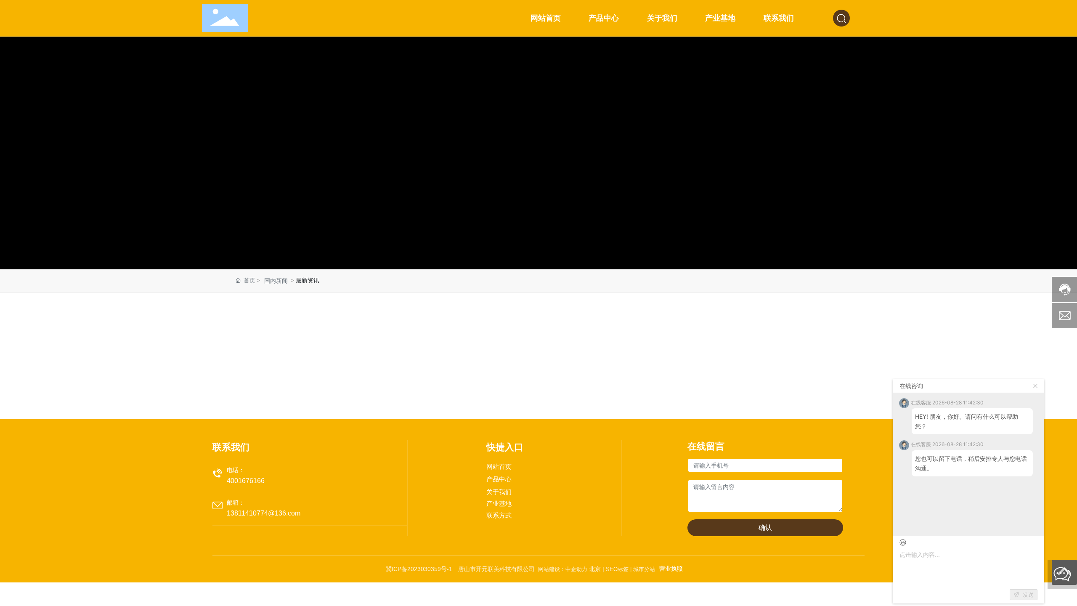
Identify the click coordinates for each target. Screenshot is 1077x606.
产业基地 (499, 503)
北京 (595, 569)
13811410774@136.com (263, 513)
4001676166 (246, 480)
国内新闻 (276, 280)
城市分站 (644, 569)
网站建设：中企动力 (561, 569)
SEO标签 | (619, 569)
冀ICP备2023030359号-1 (419, 569)
